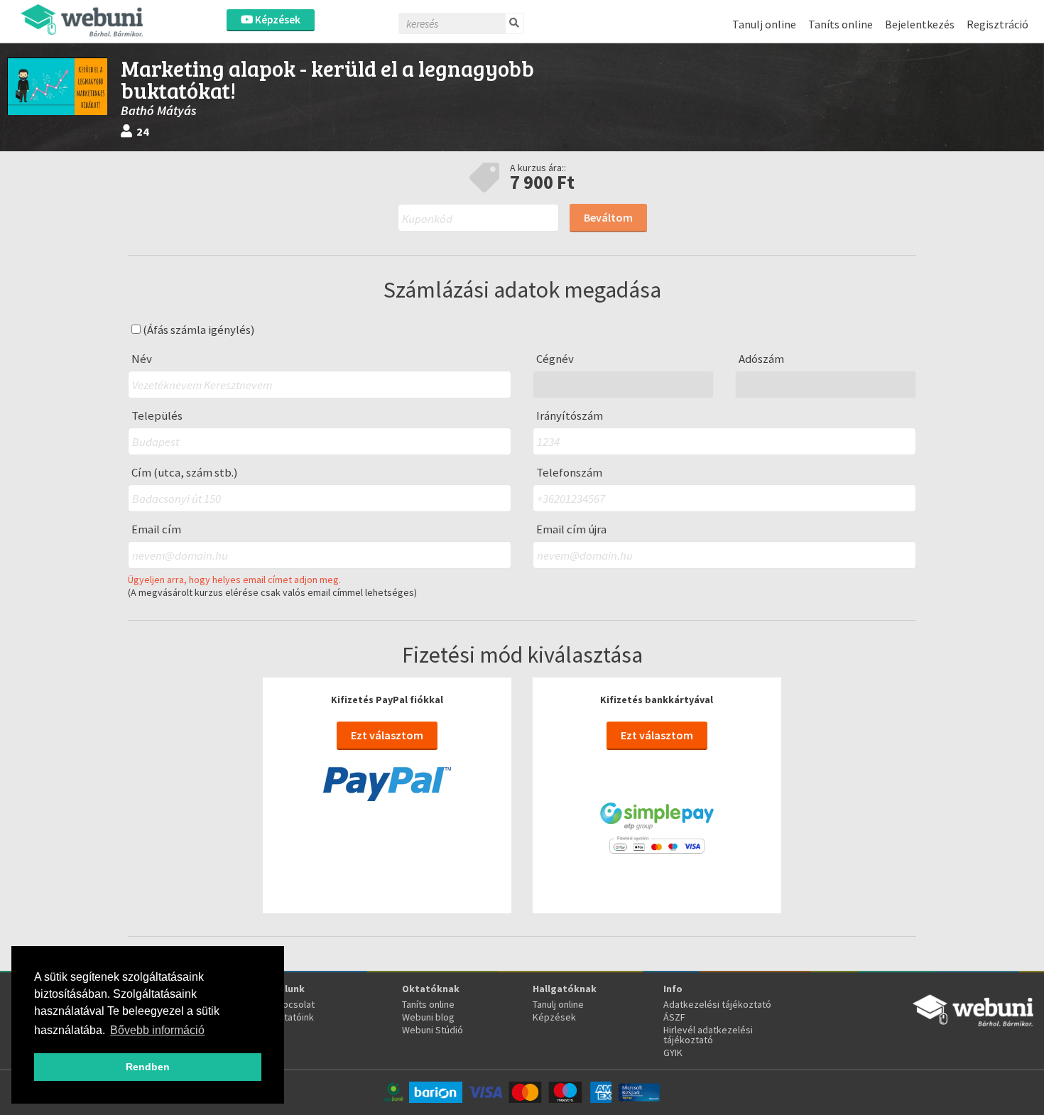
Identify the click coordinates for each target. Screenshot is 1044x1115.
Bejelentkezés (920, 24)
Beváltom (608, 217)
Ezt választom (387, 735)
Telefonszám (569, 473)
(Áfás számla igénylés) (198, 330)
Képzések (276, 19)
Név (141, 359)
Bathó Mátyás (159, 110)
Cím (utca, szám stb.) (184, 473)
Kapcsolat (293, 1004)
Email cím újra (571, 529)
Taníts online (840, 24)
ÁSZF (674, 1017)
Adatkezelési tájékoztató (717, 1004)
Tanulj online (764, 24)
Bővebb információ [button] (157, 1030)
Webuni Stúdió (432, 1029)
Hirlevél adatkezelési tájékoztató (708, 1034)
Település (157, 416)
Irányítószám (569, 416)
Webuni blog (428, 1017)
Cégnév (555, 359)
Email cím (156, 529)
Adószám (761, 359)
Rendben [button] (148, 1066)
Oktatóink (293, 1017)
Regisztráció (997, 24)
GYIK (673, 1052)
